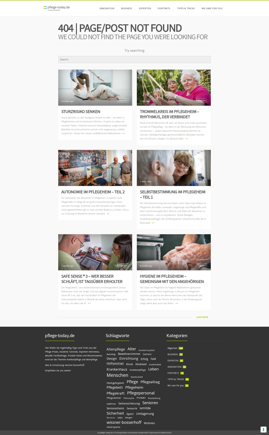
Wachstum (111, 418)
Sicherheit (115, 413)
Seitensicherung (129, 403)
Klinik (129, 364)
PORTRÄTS (173, 373)
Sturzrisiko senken (80, 111)
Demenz (147, 354)
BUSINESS (173, 354)
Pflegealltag (150, 381)
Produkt (141, 397)
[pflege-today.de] (56, 8)
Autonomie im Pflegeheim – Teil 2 (93, 192)
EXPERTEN (173, 360)
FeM (153, 359)
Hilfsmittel (115, 363)
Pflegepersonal (141, 393)
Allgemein (123, 100)
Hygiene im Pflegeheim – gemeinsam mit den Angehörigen (172, 278)
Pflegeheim (134, 387)
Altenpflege (116, 349)
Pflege (132, 381)
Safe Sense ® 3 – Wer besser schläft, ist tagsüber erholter (91, 278)
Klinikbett (141, 364)
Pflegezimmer (114, 397)
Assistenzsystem (147, 350)
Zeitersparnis (113, 426)
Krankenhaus (117, 369)
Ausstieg (111, 354)
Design (112, 358)
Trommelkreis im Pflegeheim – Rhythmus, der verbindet (169, 114)
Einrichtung (128, 358)
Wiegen (128, 417)
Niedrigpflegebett (115, 382)
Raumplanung (154, 398)
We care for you (176, 385)
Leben (153, 369)
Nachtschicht (137, 377)
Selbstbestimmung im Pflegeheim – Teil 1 (172, 194)
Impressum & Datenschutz (160, 432)
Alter (131, 348)
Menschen (117, 375)
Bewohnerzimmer (129, 354)
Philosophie (129, 398)
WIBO (120, 417)
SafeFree (111, 403)
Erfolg (144, 359)
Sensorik (132, 408)
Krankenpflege (138, 369)
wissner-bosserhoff (74, 365)
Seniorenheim (115, 408)
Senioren (150, 402)
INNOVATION (174, 366)
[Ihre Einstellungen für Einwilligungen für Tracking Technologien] (264, 430)
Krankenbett (155, 364)
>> (123, 133)
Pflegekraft (116, 393)
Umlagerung (145, 413)
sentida (145, 408)
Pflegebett (115, 387)
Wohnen (149, 423)
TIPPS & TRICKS (176, 379)
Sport (130, 414)
